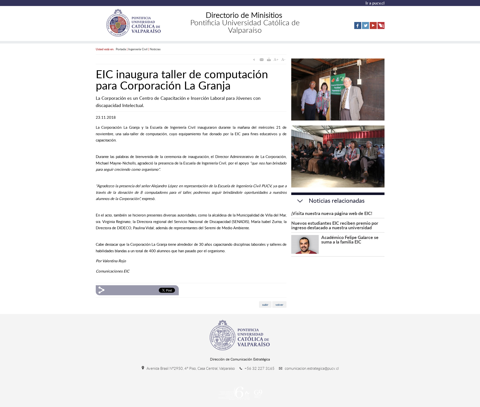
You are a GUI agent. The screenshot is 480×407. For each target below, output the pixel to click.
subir (265, 304)
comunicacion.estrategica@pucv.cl (311, 368)
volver (279, 304)
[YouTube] (373, 28)
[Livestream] (381, 28)
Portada (121, 49)
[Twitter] (365, 28)
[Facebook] (357, 28)
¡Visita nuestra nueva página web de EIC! (331, 213)
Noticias (155, 49)
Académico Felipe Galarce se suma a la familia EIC (349, 239)
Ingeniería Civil (138, 49)
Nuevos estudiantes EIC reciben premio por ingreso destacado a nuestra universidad (334, 225)
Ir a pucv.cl (375, 3)
